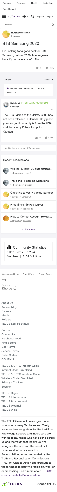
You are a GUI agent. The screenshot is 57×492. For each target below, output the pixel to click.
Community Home (10, 274)
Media (5, 315)
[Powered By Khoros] (28, 288)
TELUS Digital (10, 393)
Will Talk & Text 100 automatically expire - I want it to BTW (30, 169)
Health (34, 3)
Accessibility (9, 307)
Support (6, 330)
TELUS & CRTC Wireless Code (20, 374)
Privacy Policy (45, 274)
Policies (6, 319)
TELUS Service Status (15, 323)
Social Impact (9, 9)
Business (21, 3)
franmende (28, 208)
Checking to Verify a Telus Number (31, 192)
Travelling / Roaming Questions (29, 180)
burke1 (28, 173)
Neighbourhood (11, 338)
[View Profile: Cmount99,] (6, 194)
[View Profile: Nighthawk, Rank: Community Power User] (6, 105)
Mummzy (15, 32)
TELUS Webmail (11, 405)
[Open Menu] (53, 25)
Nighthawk (15, 103)
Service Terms (10, 351)
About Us (7, 302)
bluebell (28, 185)
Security (6, 386)
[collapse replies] (28, 100)
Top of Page (28, 274)
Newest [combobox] (48, 79)
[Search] (32, 16)
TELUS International (13, 397)
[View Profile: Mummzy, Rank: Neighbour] (6, 34)
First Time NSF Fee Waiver (26, 204)
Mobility (8, 25)
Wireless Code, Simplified (17, 378)
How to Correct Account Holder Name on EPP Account (29, 216)
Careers (6, 311)
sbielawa (27, 220)
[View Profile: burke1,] (6, 171)
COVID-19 (7, 359)
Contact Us (8, 334)
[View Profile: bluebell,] (6, 183)
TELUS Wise (9, 409)
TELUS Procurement (14, 401)
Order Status (9, 355)
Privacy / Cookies (12, 382)
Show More (30, 229)
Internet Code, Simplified (16, 370)
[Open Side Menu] (4, 16)
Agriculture (48, 3)
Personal (7, 3)
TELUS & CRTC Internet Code (20, 365)
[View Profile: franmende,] (6, 206)
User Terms (8, 346)
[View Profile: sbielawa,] (6, 218)
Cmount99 (26, 196)
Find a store (8, 342)
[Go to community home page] (14, 16)
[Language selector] (25, 16)
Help (4, 279)
